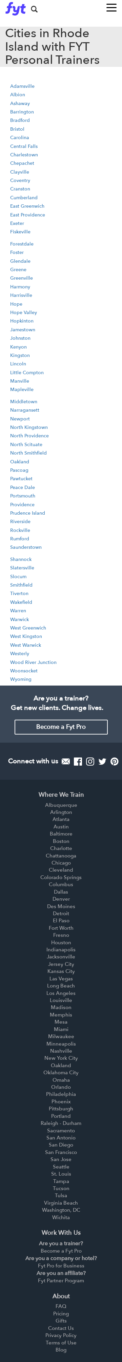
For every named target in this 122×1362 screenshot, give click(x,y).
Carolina (19, 137)
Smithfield (21, 585)
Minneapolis (61, 1043)
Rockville (20, 530)
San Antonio (61, 1137)
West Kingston (26, 636)
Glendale (20, 261)
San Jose (61, 1159)
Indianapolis (61, 949)
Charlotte (61, 848)
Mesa (61, 1022)
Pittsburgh (61, 1108)
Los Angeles (61, 993)
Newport (20, 419)
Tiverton (19, 593)
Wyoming (21, 679)
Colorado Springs (61, 877)
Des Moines (61, 906)
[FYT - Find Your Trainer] (15, 8)
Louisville (61, 1000)
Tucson (61, 1188)
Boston (61, 841)
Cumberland (24, 198)
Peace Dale (22, 487)
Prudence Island (27, 513)
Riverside (20, 521)
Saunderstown (26, 547)
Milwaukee (61, 1036)
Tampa (61, 1181)
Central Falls (24, 146)
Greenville (21, 278)
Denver (61, 899)
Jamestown (22, 330)
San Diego (61, 1144)
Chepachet (22, 163)
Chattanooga (61, 855)
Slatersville (22, 568)
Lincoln (18, 364)
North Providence (29, 436)
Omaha (61, 1080)
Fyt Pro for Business (61, 1265)
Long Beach (61, 985)
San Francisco (61, 1152)
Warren (18, 611)
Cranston (20, 189)
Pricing (61, 1313)
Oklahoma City (61, 1072)
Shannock (21, 559)
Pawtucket (21, 479)
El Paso (61, 920)
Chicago (61, 862)
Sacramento (61, 1130)
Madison (61, 1007)
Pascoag (19, 470)
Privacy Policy (61, 1335)
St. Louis (61, 1174)
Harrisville (21, 295)
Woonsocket (24, 671)
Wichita (61, 1217)
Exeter (17, 223)
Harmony (20, 287)
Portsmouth (22, 496)
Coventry (20, 180)
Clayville (19, 172)
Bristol (17, 129)
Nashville (61, 1051)
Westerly (19, 653)
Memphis (61, 1014)
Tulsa (61, 1195)
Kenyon (18, 347)
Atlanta (61, 819)
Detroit (61, 913)
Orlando (61, 1087)
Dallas (61, 892)
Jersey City (61, 964)
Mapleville (22, 389)
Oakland (19, 462)
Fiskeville (20, 232)
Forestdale (22, 244)
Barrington (22, 112)
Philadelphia (61, 1094)
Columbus (61, 884)
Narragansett (24, 410)
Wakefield (21, 602)
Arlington (61, 812)
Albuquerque (61, 805)
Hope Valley (23, 312)
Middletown (23, 402)
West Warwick (25, 645)
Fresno (61, 935)
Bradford (20, 120)
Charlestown (24, 155)
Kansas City (61, 971)
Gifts (61, 1320)
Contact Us (61, 1328)
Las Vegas (61, 978)
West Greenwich (28, 628)
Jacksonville (61, 956)
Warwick (19, 619)
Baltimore (61, 833)
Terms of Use (61, 1342)
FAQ (61, 1306)
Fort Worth (61, 928)
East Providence (27, 215)
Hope (16, 304)
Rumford (19, 539)
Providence (22, 505)
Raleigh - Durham (61, 1123)
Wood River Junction (33, 662)
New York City (61, 1058)
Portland (61, 1116)
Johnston (20, 338)
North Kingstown (29, 427)
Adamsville (22, 86)
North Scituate (26, 444)
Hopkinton (22, 321)
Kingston (20, 355)
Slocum (18, 576)
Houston (61, 942)
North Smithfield (28, 453)
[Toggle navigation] (111, 5)
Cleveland (61, 870)
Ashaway (20, 103)
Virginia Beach (61, 1203)
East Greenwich (27, 206)
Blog (61, 1349)
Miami (61, 1029)
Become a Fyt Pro (61, 727)
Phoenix (61, 1101)
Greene (18, 269)
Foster (17, 252)
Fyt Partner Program (61, 1280)
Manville (19, 381)
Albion (17, 95)
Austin (61, 826)
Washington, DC (61, 1210)
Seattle (61, 1166)
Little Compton (27, 372)
